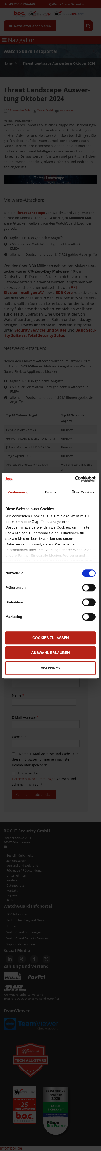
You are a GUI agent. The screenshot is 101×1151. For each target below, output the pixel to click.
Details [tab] (50, 492)
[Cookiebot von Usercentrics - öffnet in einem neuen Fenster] (75, 479)
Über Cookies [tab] (83, 492)
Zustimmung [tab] (18, 492)
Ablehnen (50, 668)
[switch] (89, 588)
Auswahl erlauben (50, 653)
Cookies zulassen (50, 638)
